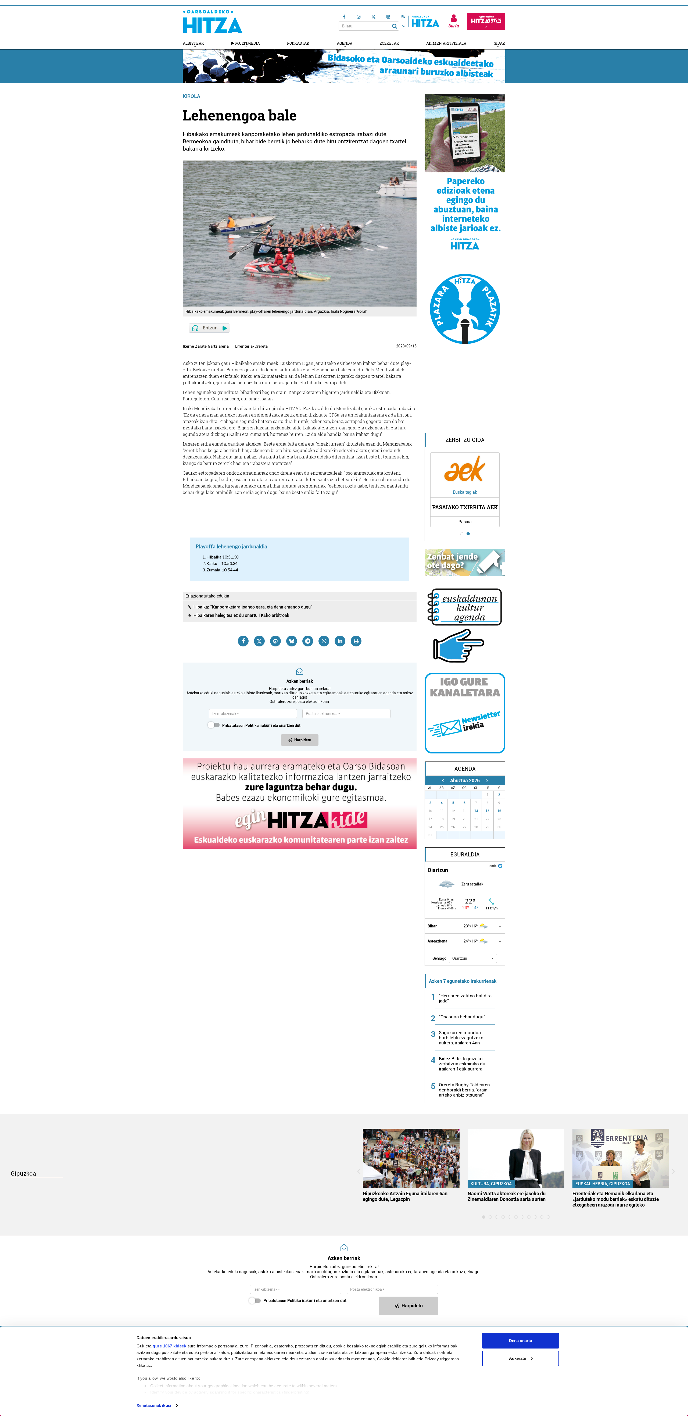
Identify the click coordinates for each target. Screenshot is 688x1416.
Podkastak (298, 43)
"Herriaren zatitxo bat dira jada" (465, 998)
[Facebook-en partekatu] (243, 641)
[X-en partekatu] (259, 641)
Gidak (499, 43)
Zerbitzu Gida (465, 440)
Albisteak (193, 43)
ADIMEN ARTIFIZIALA (446, 43)
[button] (473, 958)
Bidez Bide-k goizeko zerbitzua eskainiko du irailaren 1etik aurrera (462, 1064)
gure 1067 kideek (169, 1346)
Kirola (191, 96)
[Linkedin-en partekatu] (340, 641)
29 (456, 795)
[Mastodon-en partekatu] (275, 641)
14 (476, 811)
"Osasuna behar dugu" (462, 1016)
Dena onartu (520, 1340)
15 (487, 811)
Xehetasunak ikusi (154, 1405)
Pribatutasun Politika (240, 725)
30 (468, 795)
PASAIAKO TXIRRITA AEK (465, 507)
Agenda (344, 43)
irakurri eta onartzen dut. (262, 725)
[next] (487, 780)
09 (408, 346)
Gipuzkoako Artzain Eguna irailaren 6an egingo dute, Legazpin (405, 1196)
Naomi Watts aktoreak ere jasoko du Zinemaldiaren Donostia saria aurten (507, 1196)
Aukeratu (517, 1358)
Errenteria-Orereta (251, 346)
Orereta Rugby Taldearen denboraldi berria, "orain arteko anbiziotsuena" (464, 1090)
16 (414, 346)
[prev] (442, 780)
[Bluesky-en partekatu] (291, 641)
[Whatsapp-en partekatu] (323, 641)
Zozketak (389, 43)
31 (479, 795)
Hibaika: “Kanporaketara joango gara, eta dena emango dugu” (253, 607)
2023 (400, 346)
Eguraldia (465, 855)
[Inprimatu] (356, 641)
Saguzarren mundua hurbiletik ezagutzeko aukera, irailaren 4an (461, 1037)
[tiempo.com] (500, 865)
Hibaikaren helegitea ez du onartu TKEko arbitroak (241, 615)
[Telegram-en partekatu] (307, 641)
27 (433, 795)
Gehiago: (439, 958)
